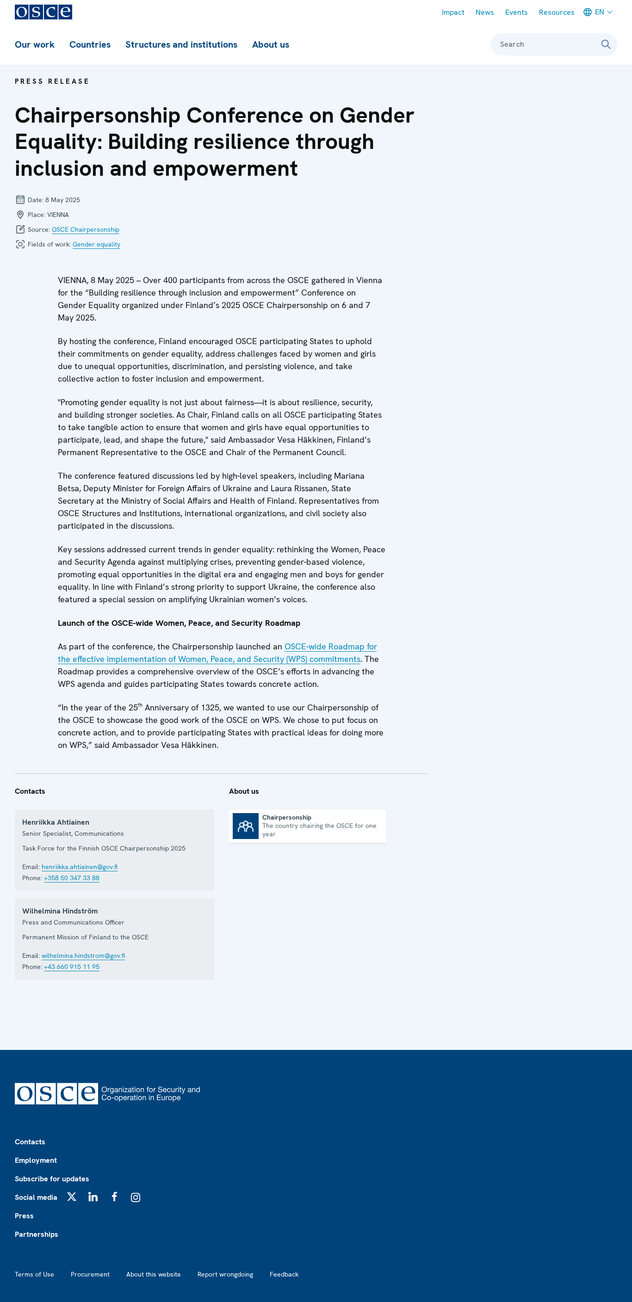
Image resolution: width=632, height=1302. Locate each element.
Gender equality (96, 244)
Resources (557, 12)
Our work (35, 44)
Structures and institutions (181, 44)
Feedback (284, 1274)
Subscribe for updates (52, 1179)
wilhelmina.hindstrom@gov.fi (83, 955)
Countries (90, 44)
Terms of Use (34, 1274)
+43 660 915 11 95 (71, 967)
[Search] (606, 44)
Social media (36, 1197)
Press (24, 1216)
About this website (153, 1274)
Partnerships (36, 1234)
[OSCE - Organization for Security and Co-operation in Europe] (43, 12)
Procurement (90, 1274)
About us (270, 44)
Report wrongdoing (225, 1274)
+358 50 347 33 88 (71, 878)
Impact (453, 12)
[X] (72, 1196)
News (485, 12)
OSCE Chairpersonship (85, 229)
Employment (36, 1160)
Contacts (30, 1142)
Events (516, 12)
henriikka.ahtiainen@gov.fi (80, 867)
